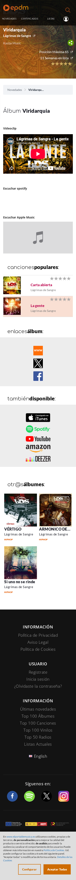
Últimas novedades (38, 709)
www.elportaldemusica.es (21, 836)
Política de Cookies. (54, 850)
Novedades (14, 90)
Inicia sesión (67, 19)
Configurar (29, 869)
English (40, 756)
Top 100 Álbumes (38, 716)
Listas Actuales (38, 744)
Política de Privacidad (38, 635)
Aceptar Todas (57, 869)
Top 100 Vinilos (38, 730)
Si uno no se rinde (19, 581)
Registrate (38, 672)
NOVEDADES (9, 18)
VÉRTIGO (13, 529)
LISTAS (51, 18)
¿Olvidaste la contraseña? (38, 686)
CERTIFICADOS (29, 18)
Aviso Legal (37, 642)
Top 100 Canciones (38, 723)
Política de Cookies (38, 649)
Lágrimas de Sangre (17, 36)
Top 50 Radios (37, 737)
